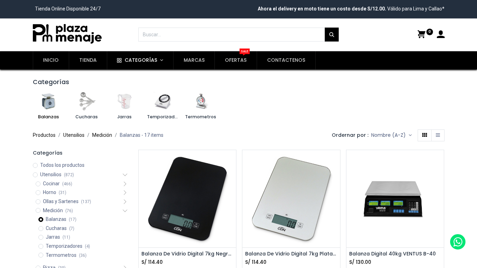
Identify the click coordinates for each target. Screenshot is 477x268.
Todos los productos (62, 165)
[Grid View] (425, 135)
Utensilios (74, 135)
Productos (44, 135)
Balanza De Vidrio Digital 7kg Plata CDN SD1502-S (291, 254)
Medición (102, 135)
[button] (391, 135)
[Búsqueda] (332, 35)
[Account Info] (441, 35)
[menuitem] (51, 60)
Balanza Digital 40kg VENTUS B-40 (392, 254)
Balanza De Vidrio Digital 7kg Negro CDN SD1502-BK (187, 254)
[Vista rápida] (438, 135)
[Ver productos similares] (232, 208)
